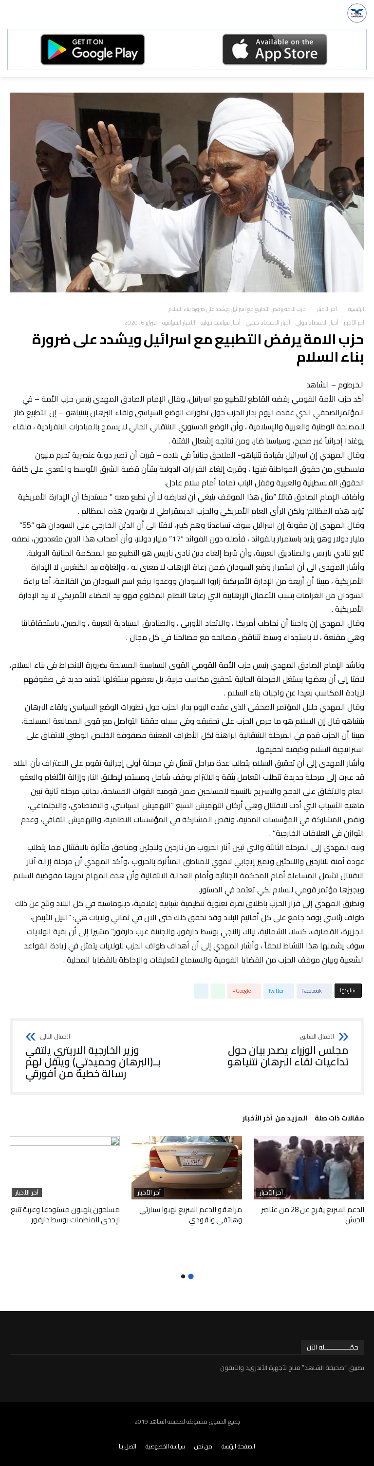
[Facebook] (368, 1434)
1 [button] (190, 1276)
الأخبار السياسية (178, 322)
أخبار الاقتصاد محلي (268, 322)
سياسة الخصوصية (165, 1446)
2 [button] (183, 1276)
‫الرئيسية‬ (356, 309)
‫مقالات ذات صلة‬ (339, 1119)
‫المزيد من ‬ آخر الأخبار (275, 1119)
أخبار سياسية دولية (221, 322)
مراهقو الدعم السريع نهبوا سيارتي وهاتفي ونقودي (190, 1214)
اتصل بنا (127, 1446)
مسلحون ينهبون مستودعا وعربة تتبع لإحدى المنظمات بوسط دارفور (65, 1214)
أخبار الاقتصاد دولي (317, 322)
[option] (309, 1180)
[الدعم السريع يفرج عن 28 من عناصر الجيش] (309, 1167)
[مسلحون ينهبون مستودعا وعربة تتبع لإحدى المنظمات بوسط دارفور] (64, 1167)
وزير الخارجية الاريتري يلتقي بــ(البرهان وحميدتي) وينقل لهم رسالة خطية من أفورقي (93, 1056)
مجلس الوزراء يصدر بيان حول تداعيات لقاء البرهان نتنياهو (288, 1050)
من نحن (203, 1446)
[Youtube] (342, 1434)
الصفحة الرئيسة (238, 1446)
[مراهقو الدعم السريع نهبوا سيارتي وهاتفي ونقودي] (186, 1167)
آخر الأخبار (327, 309)
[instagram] (329, 1434)
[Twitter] (355, 1434)
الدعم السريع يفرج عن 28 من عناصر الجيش (312, 1214)
